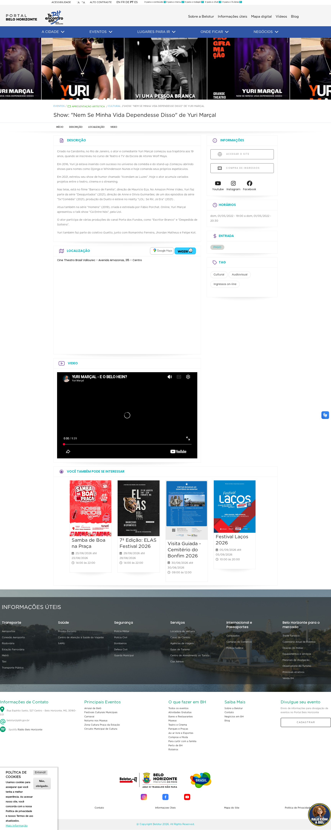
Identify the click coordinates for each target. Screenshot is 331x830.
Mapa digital (261, 16)
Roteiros (173, 749)
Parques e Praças (178, 729)
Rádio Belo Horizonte (30, 729)
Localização (96, 127)
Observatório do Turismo (297, 666)
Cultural (114, 106)
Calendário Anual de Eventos (299, 642)
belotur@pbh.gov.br (17, 720)
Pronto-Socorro (67, 631)
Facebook (249, 189)
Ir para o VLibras (231, 2)
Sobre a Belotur (201, 16)
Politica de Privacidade (298, 808)
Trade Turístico (291, 636)
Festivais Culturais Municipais (100, 712)
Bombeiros (120, 643)
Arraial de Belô (92, 708)
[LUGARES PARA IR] (174, 32)
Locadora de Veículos (182, 631)
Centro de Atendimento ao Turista (189, 655)
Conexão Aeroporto (13, 637)
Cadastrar (306, 722)
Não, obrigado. (42, 783)
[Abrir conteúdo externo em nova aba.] (162, 251)
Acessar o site (237, 154)
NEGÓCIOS (263, 32)
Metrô (5, 655)
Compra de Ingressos (242, 168)
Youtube (218, 189)
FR (123, 2)
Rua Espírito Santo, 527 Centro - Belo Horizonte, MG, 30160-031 (38, 713)
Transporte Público (13, 668)
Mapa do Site (231, 808)
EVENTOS (98, 32)
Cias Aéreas (177, 661)
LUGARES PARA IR (153, 32)
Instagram (233, 189)
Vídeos (281, 16)
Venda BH (288, 678)
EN (118, 2)
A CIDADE (50, 32)
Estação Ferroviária (13, 649)
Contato (229, 712)
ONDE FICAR (212, 32)
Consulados (233, 636)
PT (132, 2)
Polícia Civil (120, 637)
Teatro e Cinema (177, 725)
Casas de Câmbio (180, 637)
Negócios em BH (234, 716)
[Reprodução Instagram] (82, 68)
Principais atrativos (293, 672)
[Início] (34, 11)
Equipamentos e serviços (297, 654)
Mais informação (17, 825)
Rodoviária (8, 643)
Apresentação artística (88, 106)
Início (59, 127)
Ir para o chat (212, 2)
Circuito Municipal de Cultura (100, 729)
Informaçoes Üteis (165, 808)
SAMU (61, 643)
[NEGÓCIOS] (277, 32)
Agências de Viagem (182, 643)
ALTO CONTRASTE (101, 2)
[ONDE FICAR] (227, 32)
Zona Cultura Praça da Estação (102, 725)
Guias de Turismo (180, 649)
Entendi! (40, 772)
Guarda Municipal (124, 655)
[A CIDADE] (63, 32)
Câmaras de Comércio (239, 642)
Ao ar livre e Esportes (180, 733)
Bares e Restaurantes (180, 716)
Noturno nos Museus (95, 720)
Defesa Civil (120, 649)
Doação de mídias (293, 648)
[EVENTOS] (110, 32)
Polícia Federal (234, 648)
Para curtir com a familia (182, 741)
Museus (172, 720)
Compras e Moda (178, 737)
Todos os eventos (178, 708)
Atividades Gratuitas (180, 712)
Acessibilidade (61, 2)
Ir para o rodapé (193, 2)
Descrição (76, 127)
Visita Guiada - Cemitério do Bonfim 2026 (184, 549)
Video (113, 127)
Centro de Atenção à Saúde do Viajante (81, 637)
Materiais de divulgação (296, 660)
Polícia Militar (121, 631)
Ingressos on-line (225, 284)
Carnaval (89, 716)
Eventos (59, 106)
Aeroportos (8, 631)
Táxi (4, 661)
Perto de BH (175, 745)
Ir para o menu (175, 2)
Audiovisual (239, 274)
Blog (295, 16)
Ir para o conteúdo (154, 2)
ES (136, 2)
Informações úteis (232, 16)
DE (127, 2)
